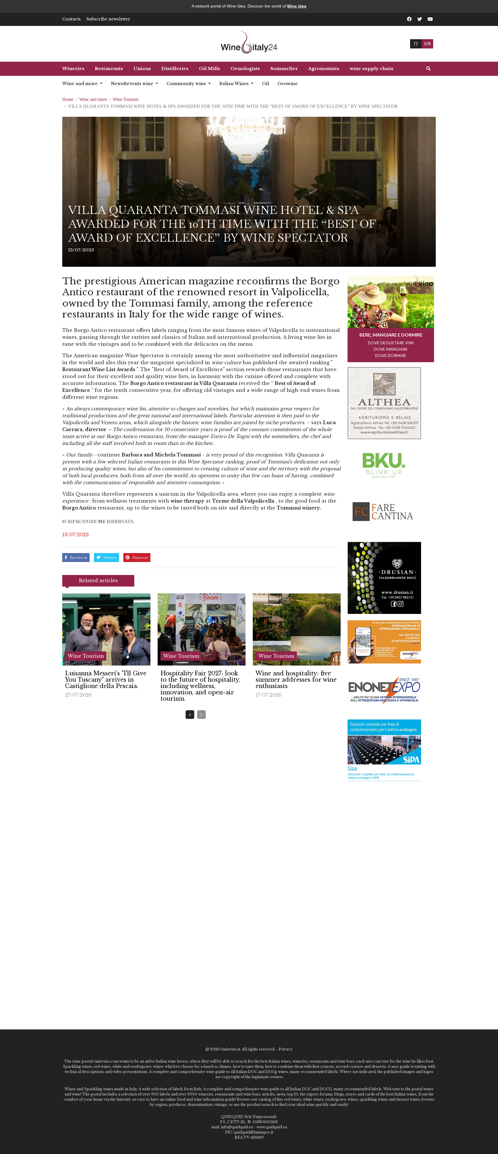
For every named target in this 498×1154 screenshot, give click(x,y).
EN (427, 44)
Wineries (73, 68)
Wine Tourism (125, 99)
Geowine (288, 83)
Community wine (187, 83)
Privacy (286, 1049)
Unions (142, 68)
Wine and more (80, 83)
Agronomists (323, 68)
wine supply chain (371, 68)
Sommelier (284, 68)
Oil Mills (209, 68)
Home (67, 99)
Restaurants (109, 68)
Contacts (71, 19)
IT (416, 44)
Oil (265, 83)
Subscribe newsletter (108, 19)
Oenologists (245, 68)
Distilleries (174, 68)
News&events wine (132, 83)
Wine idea (296, 6)
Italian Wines (234, 83)
